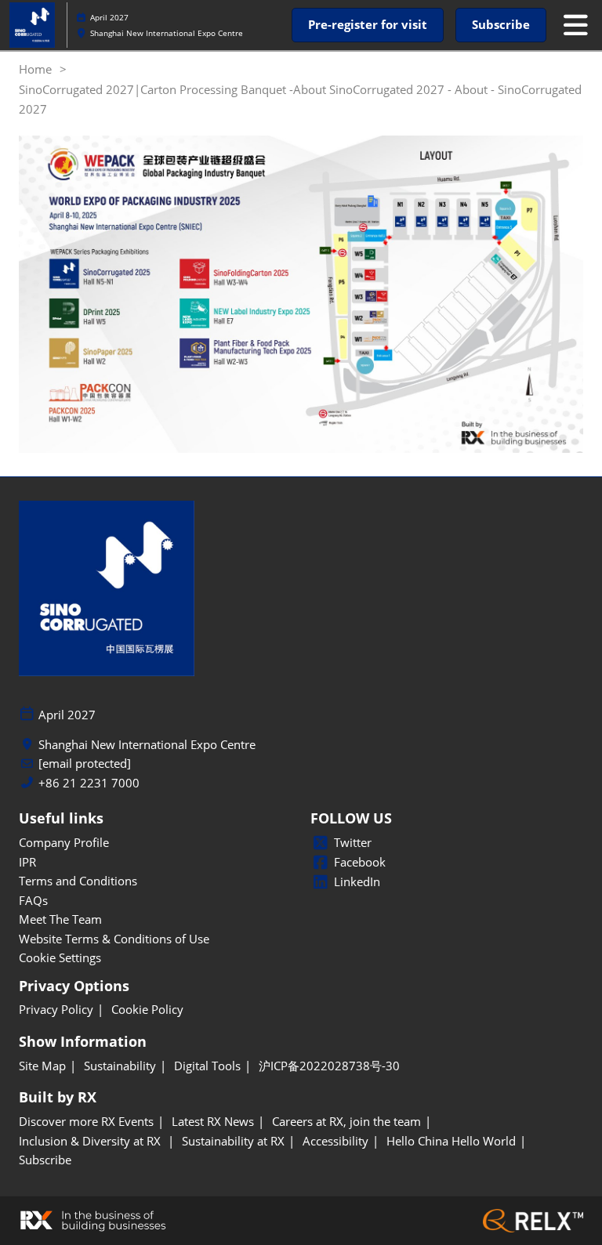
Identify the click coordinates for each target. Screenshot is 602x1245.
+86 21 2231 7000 (89, 783)
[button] (368, 25)
